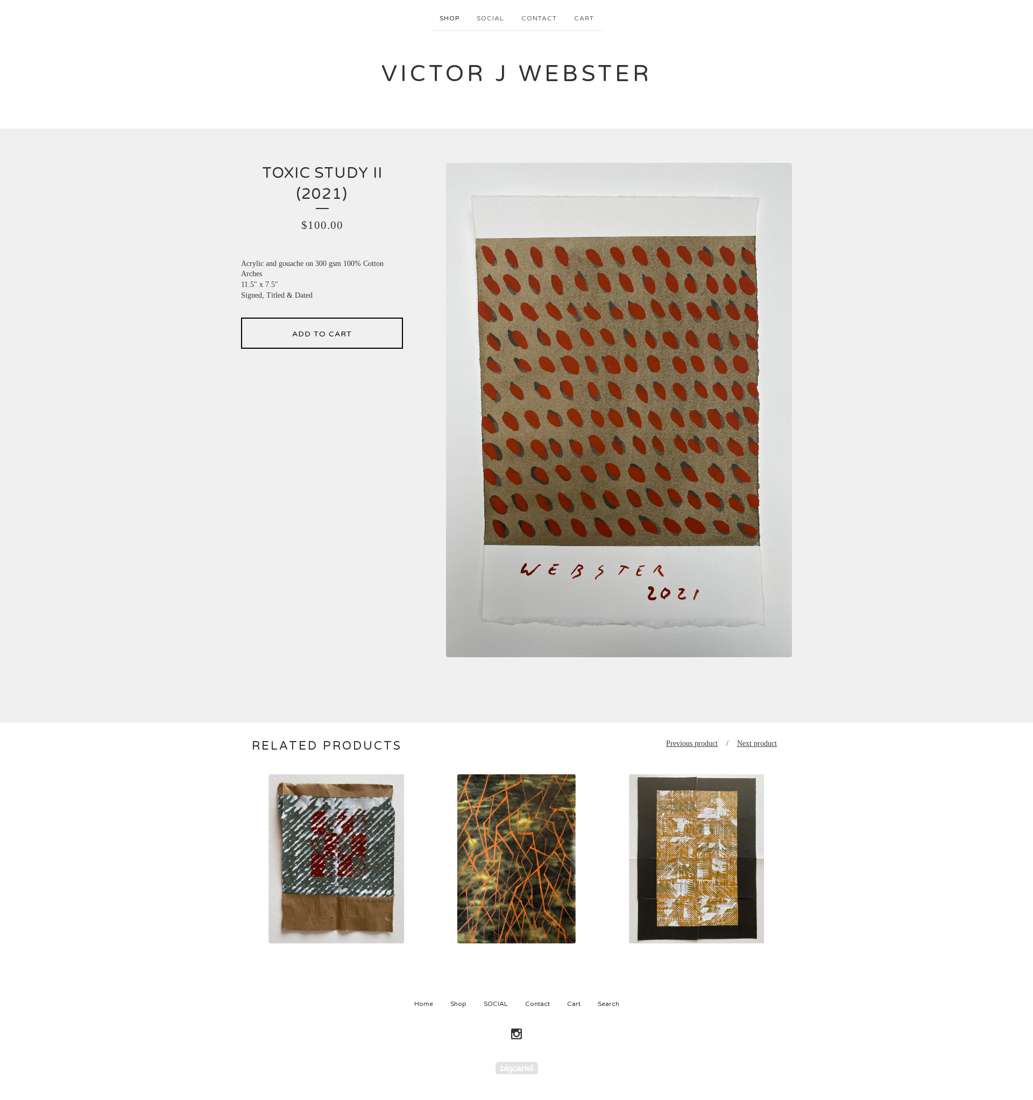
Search (608, 1004)
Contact (539, 18)
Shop (449, 18)
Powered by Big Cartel (517, 1068)
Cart (584, 18)
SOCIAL (490, 18)
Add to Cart (322, 334)
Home (423, 1004)
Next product (757, 743)
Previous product (692, 743)
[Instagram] (516, 1034)
